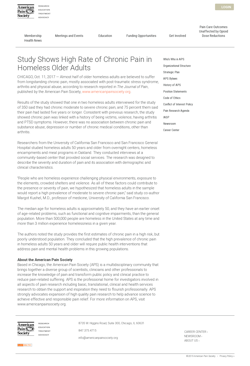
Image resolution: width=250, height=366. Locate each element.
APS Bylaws (170, 78)
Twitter (196, 323)
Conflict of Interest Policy (178, 104)
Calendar (205, 323)
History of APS (172, 85)
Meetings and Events (69, 36)
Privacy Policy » (227, 356)
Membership (33, 36)
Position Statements (175, 91)
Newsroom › (193, 336)
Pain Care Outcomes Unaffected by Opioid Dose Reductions (213, 31)
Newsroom (169, 123)
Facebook (186, 323)
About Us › (191, 340)
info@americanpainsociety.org (98, 338)
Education (105, 36)
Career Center (171, 130)
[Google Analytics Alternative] (24, 345)
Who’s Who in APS (173, 59)
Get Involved (177, 36)
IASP (166, 117)
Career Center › (196, 332)
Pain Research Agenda (176, 110)
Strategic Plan (171, 72)
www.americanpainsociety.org (106, 91)
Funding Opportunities (141, 36)
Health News (33, 40)
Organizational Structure (177, 66)
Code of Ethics (171, 98)
